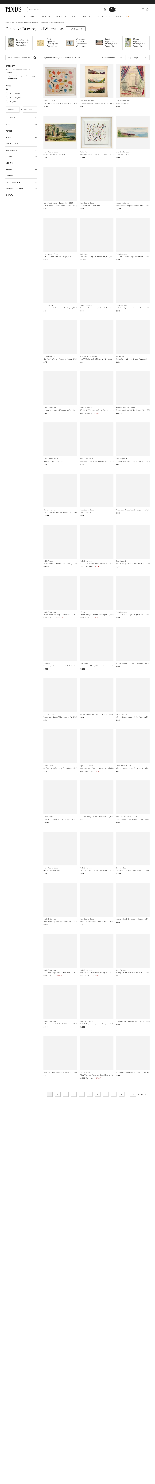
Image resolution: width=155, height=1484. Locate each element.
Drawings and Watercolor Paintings (27, 22)
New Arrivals (30, 16)
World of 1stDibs (114, 16)
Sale (128, 16)
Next (140, 1094)
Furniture (45, 16)
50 (133, 1094)
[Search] (35, 57)
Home (7, 22)
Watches (87, 16)
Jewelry (76, 16)
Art (67, 16)
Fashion (99, 16)
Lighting (58, 16)
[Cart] (147, 9)
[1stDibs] (13, 9)
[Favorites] (143, 9)
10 (122, 1094)
